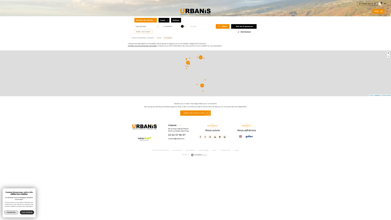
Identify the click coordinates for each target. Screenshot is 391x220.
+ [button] (388, 53)
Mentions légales (203, 150)
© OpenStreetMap (386, 95)
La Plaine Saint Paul (181, 131)
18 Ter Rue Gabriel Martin (178, 129)
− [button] (388, 56)
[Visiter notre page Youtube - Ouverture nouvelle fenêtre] (215, 137)
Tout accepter (27, 212)
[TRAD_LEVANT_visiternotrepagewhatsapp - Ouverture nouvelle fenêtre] (219, 137)
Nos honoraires (177, 150)
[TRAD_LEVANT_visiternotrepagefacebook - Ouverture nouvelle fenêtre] (200, 137)
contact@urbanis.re (176, 139)
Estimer (176, 20)
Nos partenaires (190, 150)
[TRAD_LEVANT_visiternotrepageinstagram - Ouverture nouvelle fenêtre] (210, 137)
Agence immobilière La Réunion (143, 38)
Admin (215, 150)
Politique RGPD (225, 150)
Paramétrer (11, 212)
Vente (159, 37)
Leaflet (371, 95)
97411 (170, 131)
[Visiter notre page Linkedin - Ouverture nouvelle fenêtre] (224, 137)
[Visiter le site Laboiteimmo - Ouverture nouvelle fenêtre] (198, 155)
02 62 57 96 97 (176, 134)
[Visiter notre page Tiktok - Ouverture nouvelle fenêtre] (205, 137)
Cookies (236, 150)
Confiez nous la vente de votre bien (142, 46)
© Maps (377, 95)
